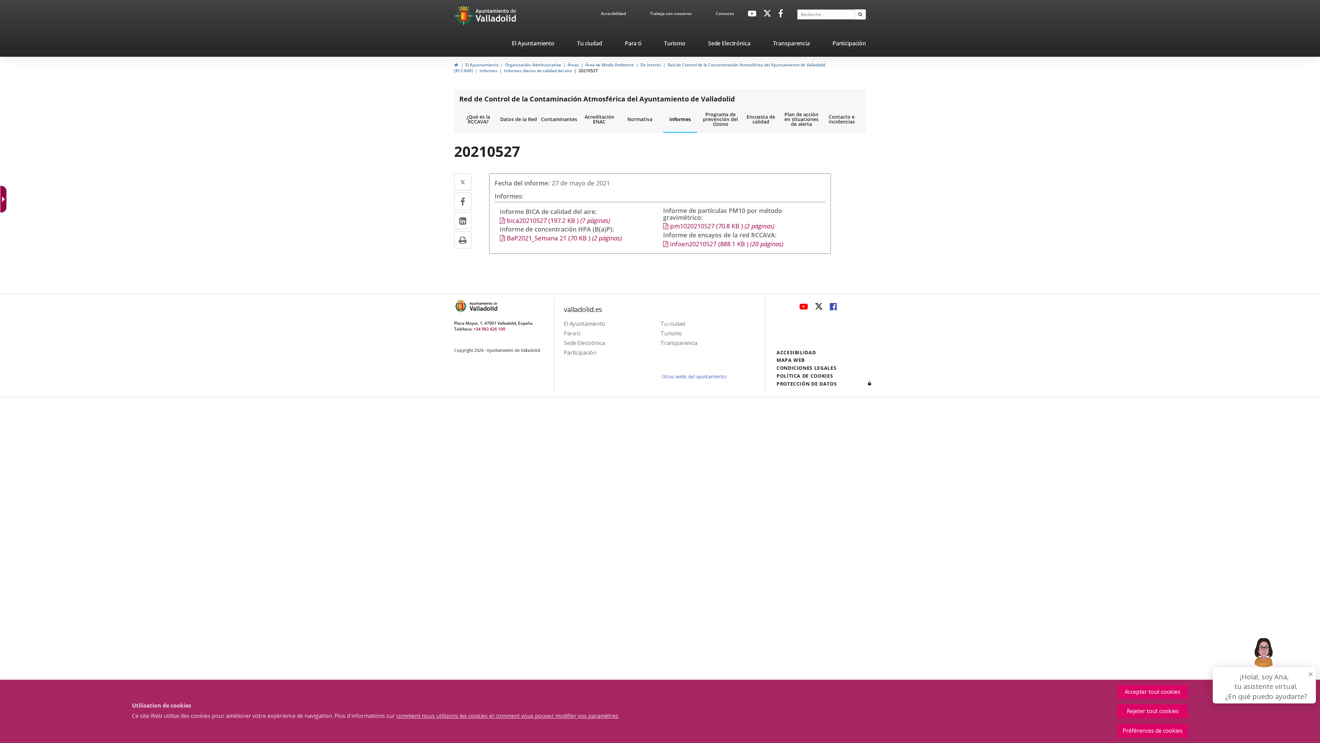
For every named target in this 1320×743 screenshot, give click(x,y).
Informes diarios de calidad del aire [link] (538, 71)
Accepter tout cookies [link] (1152, 692)
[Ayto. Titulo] (483, 306)
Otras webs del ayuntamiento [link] (694, 376)
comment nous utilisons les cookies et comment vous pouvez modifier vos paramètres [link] (507, 716)
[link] (613, 15)
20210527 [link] (588, 71)
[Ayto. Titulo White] (496, 15)
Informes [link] (488, 71)
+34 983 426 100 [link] (489, 329)
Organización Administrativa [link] (533, 65)
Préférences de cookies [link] (1152, 730)
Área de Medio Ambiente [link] (609, 65)
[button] (860, 14)
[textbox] (826, 14)
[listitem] (533, 45)
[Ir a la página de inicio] (464, 15)
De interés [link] (650, 65)
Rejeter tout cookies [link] (1153, 711)
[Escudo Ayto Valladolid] (461, 306)
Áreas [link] (573, 65)
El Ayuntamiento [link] (481, 65)
